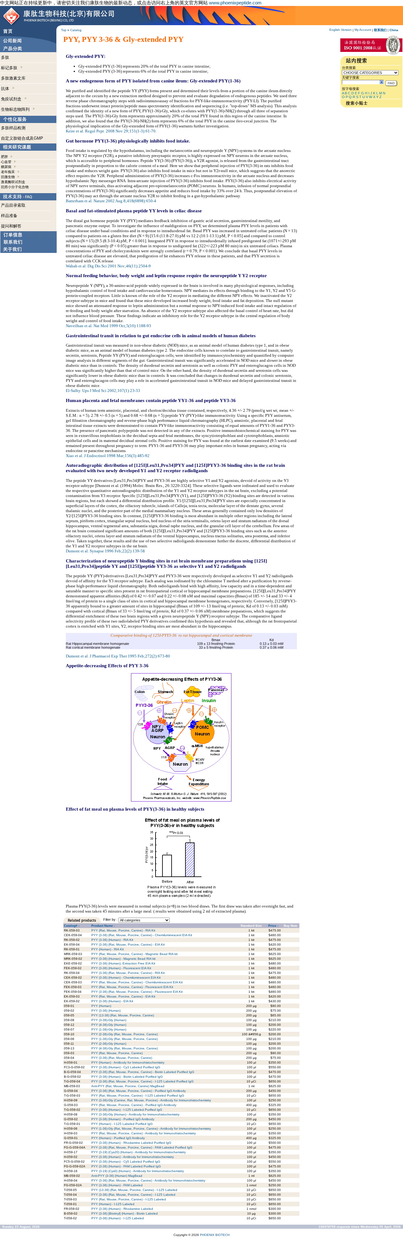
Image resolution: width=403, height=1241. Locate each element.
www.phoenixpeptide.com (235, 2)
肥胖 (4, 157)
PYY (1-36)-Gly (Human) (108, 1029)
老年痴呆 (8, 172)
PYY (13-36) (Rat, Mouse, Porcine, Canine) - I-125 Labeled (134, 1190)
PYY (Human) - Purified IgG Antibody (118, 1138)
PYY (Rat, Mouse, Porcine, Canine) (117, 1053)
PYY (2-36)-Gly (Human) (108, 1043)
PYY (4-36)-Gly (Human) (108, 1024)
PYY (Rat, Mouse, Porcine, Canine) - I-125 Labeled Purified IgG (137, 1095)
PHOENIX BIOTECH (215, 1235)
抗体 (6, 88)
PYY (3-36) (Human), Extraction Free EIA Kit (123, 963)
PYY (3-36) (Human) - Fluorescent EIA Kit (121, 968)
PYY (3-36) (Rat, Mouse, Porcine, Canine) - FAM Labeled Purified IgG (141, 1147)
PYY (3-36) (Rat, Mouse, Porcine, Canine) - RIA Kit (128, 973)
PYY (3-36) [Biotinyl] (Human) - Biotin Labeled (124, 1213)
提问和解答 (11, 226)
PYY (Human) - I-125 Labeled (112, 1204)
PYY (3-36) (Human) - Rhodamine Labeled (122, 1208)
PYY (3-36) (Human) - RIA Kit (112, 940)
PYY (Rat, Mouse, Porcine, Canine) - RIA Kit (123, 930)
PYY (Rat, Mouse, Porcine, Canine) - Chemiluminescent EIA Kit (137, 982)
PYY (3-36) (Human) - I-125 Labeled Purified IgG (126, 1109)
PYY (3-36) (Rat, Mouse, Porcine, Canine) (121, 1057)
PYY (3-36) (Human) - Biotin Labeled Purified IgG (127, 1076)
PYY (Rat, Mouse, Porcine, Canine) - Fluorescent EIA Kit (132, 987)
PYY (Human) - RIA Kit (107, 949)
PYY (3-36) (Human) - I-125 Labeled (117, 1218)
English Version (340, 29)
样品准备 (9, 215)
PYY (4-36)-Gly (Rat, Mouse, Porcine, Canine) (124, 1048)
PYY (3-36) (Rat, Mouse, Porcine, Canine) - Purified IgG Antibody (138, 1091)
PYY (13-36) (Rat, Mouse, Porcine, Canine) (122, 1015)
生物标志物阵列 (16, 109)
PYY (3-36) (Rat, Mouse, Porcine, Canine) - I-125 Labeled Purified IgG (142, 1081)
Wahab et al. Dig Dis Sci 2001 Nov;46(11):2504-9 (108, 266)
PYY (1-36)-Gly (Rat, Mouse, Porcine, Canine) (124, 1039)
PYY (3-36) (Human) (106, 1010)
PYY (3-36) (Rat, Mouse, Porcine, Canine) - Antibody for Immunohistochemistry (148, 1180)
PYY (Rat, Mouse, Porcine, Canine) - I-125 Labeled (128, 1199)
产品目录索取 (13, 205)
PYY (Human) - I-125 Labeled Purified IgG (122, 1124)
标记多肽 (10, 67)
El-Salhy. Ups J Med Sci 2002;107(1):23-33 (103, 390)
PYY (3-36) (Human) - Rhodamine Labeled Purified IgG (131, 1142)
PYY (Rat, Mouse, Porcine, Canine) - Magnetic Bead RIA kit (134, 954)
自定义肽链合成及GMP (22, 138)
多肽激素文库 (13, 78)
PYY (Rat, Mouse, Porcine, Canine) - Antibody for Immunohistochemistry (143, 1133)
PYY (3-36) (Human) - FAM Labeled (117, 1185)
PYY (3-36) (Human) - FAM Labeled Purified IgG (126, 1166)
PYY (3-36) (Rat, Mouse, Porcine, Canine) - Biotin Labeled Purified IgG (142, 1072)
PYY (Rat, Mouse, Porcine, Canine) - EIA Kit (123, 996)
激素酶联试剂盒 (13, 182)
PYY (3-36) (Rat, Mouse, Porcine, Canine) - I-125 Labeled (133, 1194)
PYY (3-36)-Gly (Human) (108, 1020)
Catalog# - (71, 925)
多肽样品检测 (13, 128)
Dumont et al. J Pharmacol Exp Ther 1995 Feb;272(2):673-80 (118, 656)
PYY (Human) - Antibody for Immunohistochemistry (127, 1062)
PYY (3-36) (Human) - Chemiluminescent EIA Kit (126, 977)
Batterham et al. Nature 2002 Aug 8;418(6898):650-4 (111, 200)
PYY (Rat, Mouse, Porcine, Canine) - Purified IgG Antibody (133, 1105)
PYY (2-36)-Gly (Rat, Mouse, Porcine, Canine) (124, 1034)
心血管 (6, 162)
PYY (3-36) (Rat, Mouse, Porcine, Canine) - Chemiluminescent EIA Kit (141, 935)
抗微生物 (8, 177)
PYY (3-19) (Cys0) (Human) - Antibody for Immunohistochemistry (137, 1171)
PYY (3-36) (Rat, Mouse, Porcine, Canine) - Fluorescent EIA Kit (137, 991)
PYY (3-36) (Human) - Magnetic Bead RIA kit (123, 958)
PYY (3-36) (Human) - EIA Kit (112, 1001)
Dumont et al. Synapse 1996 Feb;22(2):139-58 (105, 551)
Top (63, 30)
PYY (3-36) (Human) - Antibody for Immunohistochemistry (132, 1157)
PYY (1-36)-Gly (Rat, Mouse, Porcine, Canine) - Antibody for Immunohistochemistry (151, 1128)
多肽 (5, 57)
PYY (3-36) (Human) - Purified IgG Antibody (122, 1119)
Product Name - (103, 925)
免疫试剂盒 (12, 99)
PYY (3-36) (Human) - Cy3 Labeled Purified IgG (125, 1067)
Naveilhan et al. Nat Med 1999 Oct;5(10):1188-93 (108, 325)
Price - (273, 925)
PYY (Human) (101, 1006)
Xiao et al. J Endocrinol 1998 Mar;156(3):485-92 (108, 455)
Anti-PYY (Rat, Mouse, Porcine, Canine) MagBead (127, 1086)
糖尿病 (6, 167)
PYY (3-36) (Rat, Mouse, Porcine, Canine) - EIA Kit (128, 944)
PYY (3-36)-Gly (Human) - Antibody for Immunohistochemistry (135, 1114)
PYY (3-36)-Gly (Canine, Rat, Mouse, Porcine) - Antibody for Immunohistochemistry (151, 1100)
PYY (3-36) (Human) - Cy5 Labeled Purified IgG (125, 1161)
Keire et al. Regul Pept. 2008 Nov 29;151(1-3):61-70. (111, 131)
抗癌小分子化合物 (15, 187)
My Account (363, 29)
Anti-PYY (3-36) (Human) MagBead (116, 1175)
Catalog (76, 30)
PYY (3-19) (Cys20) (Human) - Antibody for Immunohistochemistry (138, 1152)
